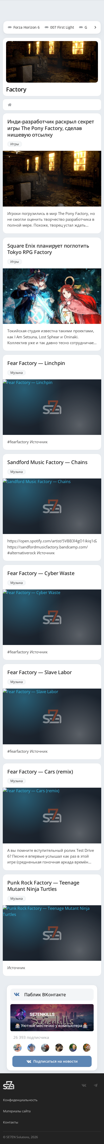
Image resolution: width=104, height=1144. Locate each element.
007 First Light (62, 27)
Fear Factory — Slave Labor (39, 672)
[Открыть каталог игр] (93, 27)
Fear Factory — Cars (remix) (40, 771)
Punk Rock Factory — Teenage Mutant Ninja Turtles (43, 885)
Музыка (16, 372)
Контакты (10, 1122)
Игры (14, 144)
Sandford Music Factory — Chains (47, 462)
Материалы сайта (17, 1111)
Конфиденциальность (20, 1100)
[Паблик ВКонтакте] (19, 994)
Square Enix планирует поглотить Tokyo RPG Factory (48, 249)
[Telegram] (95, 1085)
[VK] (83, 1085)
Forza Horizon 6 (26, 27)
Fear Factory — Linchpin (36, 363)
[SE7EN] (8, 1085)
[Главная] (11, 104)
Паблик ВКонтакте (45, 994)
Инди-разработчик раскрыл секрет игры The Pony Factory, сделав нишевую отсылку (50, 128)
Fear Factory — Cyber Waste (40, 573)
